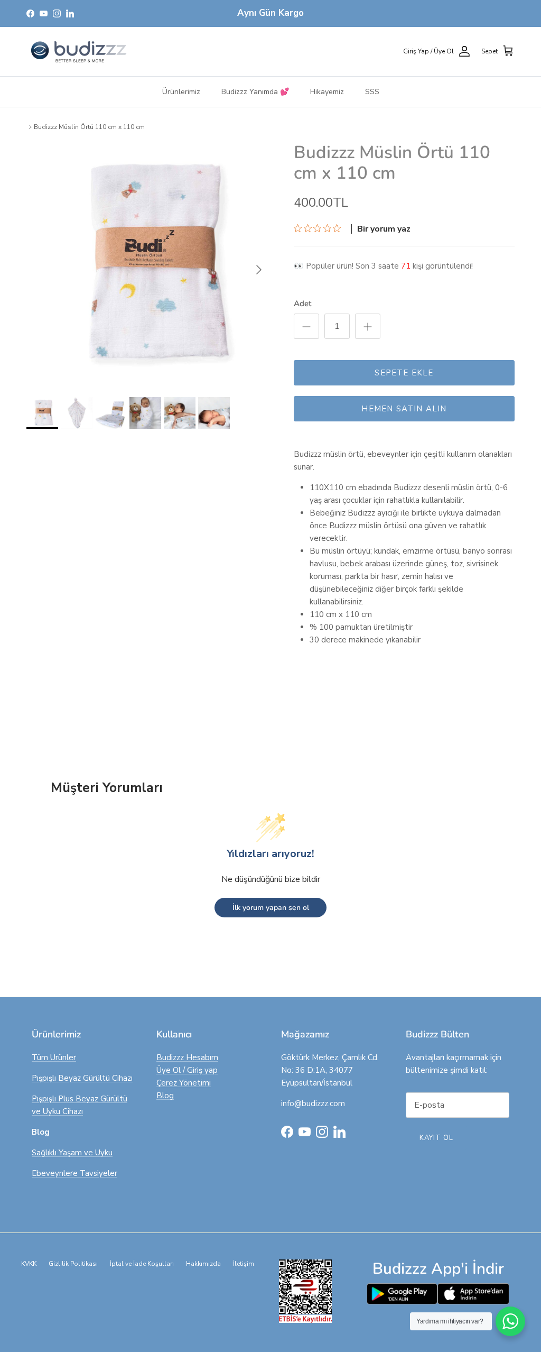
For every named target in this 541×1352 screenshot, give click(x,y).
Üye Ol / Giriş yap (187, 1070)
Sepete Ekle (404, 372)
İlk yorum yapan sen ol (270, 908)
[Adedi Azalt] (306, 326)
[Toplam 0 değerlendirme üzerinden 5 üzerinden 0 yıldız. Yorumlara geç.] (320, 227)
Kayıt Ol (436, 1138)
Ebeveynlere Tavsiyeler (74, 1173)
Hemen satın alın (403, 408)
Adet (302, 303)
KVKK (28, 1263)
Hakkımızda (203, 1263)
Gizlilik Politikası (73, 1263)
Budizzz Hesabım (187, 1057)
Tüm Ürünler (54, 1057)
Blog (165, 1095)
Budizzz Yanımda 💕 (255, 92)
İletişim (243, 1263)
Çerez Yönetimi (183, 1083)
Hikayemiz (327, 92)
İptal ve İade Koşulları (142, 1263)
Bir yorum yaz (384, 229)
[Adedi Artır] (367, 326)
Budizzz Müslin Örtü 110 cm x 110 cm (89, 127)
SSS (372, 92)
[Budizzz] (79, 52)
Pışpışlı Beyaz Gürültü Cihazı (82, 1078)
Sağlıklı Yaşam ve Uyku (72, 1152)
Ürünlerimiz (181, 92)
